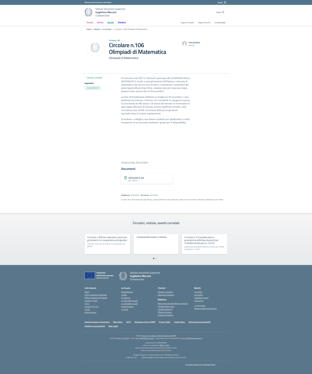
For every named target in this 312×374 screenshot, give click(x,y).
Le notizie (198, 291)
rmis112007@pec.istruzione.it (191, 338)
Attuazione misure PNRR (144, 322)
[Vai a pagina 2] (156, 258)
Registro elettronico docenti (205, 308)
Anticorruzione (90, 312)
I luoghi (124, 294)
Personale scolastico (166, 294)
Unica (87, 303)
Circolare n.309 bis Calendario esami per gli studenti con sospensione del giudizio (107, 238)
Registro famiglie (187, 22)
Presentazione (127, 291)
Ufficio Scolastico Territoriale (96, 297)
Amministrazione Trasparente (97, 322)
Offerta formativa (165, 312)
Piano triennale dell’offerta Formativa (173, 303)
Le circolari (198, 294)
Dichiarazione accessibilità (200, 322)
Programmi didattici (165, 315)
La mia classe (220, 22)
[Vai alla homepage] (88, 12)
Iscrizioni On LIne (91, 306)
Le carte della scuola (129, 303)
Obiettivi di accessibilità (95, 326)
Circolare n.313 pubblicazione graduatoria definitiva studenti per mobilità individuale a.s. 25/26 (201, 240)
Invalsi (87, 309)
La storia (124, 309)
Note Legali (113, 326)
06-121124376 (123, 338)
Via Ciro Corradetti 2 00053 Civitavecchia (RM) (159, 335)
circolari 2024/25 (93, 88)
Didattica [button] (122, 22)
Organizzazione (127, 306)
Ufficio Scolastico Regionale (96, 294)
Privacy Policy (164, 322)
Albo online (198, 300)
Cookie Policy (179, 322)
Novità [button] (110, 22)
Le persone (125, 297)
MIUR (87, 291)
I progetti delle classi (166, 306)
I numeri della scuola (129, 300)
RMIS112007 (164, 345)
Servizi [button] (100, 22)
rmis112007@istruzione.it (144, 338)
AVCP (128, 322)
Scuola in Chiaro (91, 300)
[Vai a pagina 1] (153, 258)
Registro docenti (204, 22)
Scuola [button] (90, 22)
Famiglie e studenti (165, 291)
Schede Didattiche (165, 309)
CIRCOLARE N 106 (136, 177)
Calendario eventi (201, 297)
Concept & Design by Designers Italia (200, 364)
